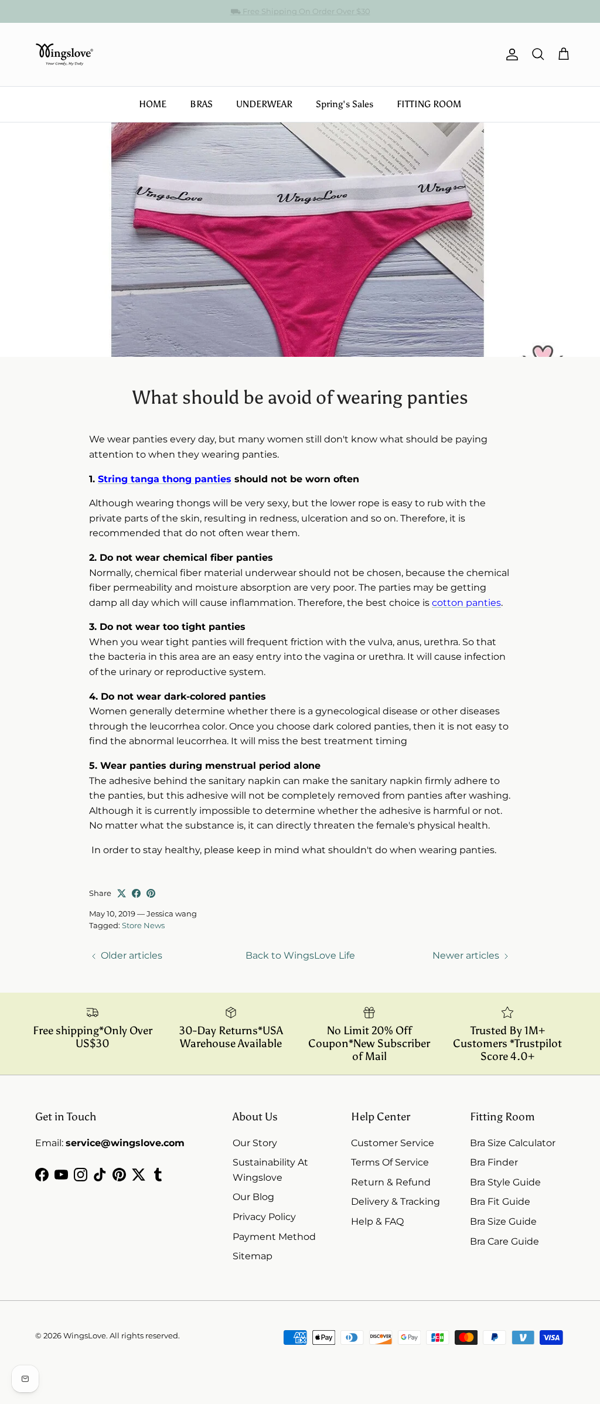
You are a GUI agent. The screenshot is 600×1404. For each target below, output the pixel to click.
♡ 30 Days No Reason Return (300, 12)
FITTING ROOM (429, 104)
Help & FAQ (377, 1221)
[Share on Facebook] (136, 893)
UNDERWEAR (264, 104)
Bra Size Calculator (512, 1143)
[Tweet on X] (121, 893)
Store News (143, 925)
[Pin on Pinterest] (150, 893)
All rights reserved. (145, 1335)
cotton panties (466, 602)
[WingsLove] (64, 54)
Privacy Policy (264, 1216)
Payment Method (274, 1236)
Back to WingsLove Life (300, 955)
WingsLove (84, 1335)
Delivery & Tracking (395, 1201)
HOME (152, 104)
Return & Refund (391, 1182)
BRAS (201, 104)
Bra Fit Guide (500, 1201)
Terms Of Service (390, 1162)
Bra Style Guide (505, 1182)
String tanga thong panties (164, 479)
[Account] (509, 54)
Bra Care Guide (504, 1241)
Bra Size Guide (503, 1221)
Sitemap (252, 1256)
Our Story (255, 1143)
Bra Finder (494, 1162)
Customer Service (392, 1143)
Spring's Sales (344, 104)
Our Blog (253, 1196)
